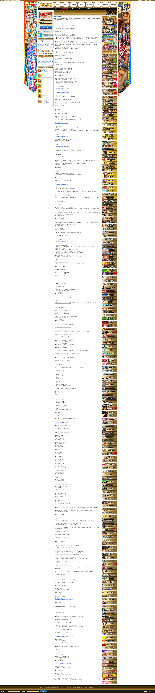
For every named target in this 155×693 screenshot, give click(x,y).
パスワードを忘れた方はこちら (44, 31)
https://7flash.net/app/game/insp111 (62, 123)
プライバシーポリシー (61, 687)
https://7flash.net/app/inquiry (60, 241)
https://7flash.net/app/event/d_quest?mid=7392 (64, 603)
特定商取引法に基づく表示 (77, 687)
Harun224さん (44, 70)
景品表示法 (69, 687)
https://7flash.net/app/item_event (61, 636)
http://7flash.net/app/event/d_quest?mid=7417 (64, 663)
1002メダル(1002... (45, 102)
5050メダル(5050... (45, 76)
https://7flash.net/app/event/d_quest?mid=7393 (64, 599)
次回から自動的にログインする (46, 29)
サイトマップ (41, 687)
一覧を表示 (51, 47)
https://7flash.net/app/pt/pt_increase (62, 88)
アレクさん (44, 75)
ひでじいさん (44, 101)
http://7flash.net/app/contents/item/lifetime (63, 538)
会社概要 (85, 687)
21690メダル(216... (45, 81)
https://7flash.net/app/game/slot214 (62, 593)
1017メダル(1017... (45, 97)
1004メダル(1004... (45, 92)
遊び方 (150, 0)
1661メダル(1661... (45, 71)
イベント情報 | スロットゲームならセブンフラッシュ (46, 4)
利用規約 (54, 687)
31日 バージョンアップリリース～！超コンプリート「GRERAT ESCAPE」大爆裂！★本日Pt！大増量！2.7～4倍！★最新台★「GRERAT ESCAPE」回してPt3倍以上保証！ (45, 61)
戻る (100, 678)
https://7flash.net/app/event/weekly (62, 336)
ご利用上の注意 (48, 687)
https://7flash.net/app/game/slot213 (62, 589)
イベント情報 (139, 0)
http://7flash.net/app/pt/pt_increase (62, 236)
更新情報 (145, 0)
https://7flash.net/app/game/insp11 (62, 136)
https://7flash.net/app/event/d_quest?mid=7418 (64, 674)
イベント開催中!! (46, 51)
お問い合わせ (91, 687)
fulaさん (43, 91)
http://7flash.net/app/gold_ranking (61, 422)
